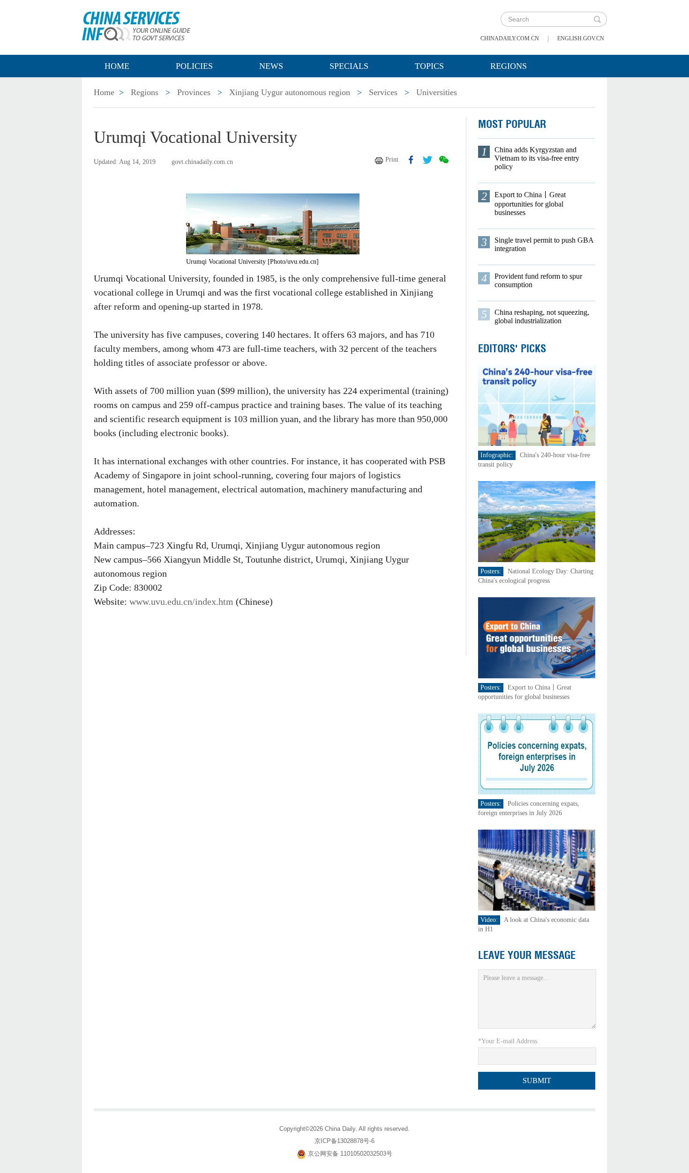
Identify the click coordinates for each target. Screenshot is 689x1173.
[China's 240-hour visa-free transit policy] (536, 404)
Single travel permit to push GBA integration (543, 244)
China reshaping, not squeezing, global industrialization (541, 316)
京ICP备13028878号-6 (344, 1140)
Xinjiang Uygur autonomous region (289, 92)
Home (117, 66)
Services (383, 92)
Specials (349, 66)
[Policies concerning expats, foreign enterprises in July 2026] (536, 753)
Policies (194, 66)
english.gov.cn (580, 38)
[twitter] (427, 159)
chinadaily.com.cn (509, 38)
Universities (436, 92)
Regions (508, 66)
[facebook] (411, 159)
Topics (429, 66)
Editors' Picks (512, 349)
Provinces (193, 92)
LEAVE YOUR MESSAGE (527, 955)
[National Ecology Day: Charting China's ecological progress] (536, 521)
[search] (597, 19)
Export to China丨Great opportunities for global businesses (530, 203)
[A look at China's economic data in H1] (536, 869)
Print (391, 159)
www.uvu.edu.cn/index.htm (181, 601)
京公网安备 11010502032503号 (350, 1153)
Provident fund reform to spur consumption (538, 280)
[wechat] (444, 159)
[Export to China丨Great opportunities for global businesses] (536, 637)
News (271, 66)
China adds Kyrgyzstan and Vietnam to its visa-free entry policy (536, 158)
